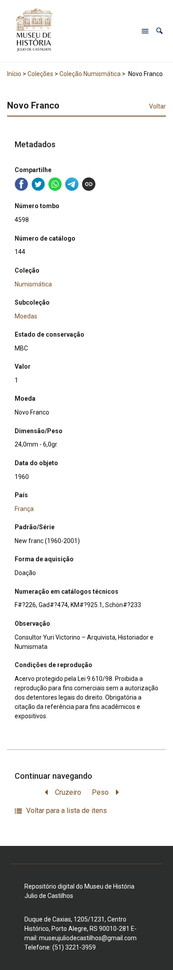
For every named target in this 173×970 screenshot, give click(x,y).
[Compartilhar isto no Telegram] (72, 184)
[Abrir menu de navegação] (145, 31)
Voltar (157, 106)
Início (14, 73)
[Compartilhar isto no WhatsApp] (55, 184)
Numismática (33, 284)
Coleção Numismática (90, 73)
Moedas (26, 316)
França (24, 508)
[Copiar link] (88, 184)
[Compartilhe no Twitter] (38, 184)
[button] (159, 31)
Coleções (40, 73)
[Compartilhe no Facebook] (21, 184)
